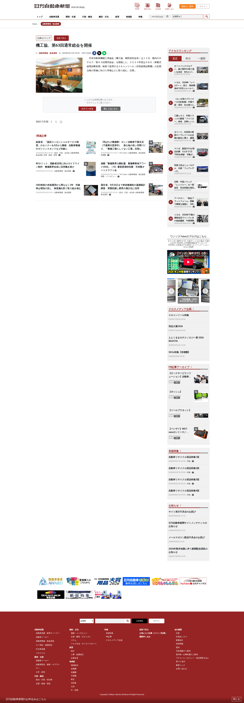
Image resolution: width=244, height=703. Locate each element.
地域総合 (74, 665)
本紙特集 (109, 633)
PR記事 (109, 637)
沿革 (178, 633)
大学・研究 (40, 672)
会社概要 (178, 630)
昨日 (188, 58)
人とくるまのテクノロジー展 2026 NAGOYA (186, 339)
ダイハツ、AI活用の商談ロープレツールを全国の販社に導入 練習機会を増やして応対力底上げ (184, 135)
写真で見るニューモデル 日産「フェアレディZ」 (184, 168)
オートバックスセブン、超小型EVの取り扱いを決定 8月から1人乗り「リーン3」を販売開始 (184, 69)
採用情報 (179, 644)
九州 (73, 686)
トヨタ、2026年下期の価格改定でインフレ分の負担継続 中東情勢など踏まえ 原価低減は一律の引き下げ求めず (184, 218)
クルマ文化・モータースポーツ (84, 644)
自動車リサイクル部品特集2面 (184, 468)
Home (34, 24)
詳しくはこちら (111, 109)
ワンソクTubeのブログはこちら (188, 236)
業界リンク (180, 665)
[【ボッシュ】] (201, 397)
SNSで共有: (86, 53)
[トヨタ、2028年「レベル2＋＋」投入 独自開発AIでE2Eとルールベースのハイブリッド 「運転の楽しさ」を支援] (202, 86)
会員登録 (139, 621)
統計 (73, 651)
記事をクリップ (44, 38)
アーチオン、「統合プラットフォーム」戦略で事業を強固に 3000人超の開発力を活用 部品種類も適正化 (184, 201)
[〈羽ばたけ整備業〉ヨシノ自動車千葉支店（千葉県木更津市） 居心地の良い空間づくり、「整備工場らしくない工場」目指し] (156, 148)
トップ (40, 17)
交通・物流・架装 (50, 155)
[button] (205, 291)
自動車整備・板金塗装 (48, 53)
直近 (175, 58)
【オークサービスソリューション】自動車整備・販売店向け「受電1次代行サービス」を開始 (180, 375)
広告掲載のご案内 (183, 651)
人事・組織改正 (77, 654)
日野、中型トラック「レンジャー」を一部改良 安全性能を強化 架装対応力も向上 (184, 185)
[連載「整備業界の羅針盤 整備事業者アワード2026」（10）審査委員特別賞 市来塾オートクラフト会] (156, 170)
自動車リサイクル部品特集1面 (184, 457)
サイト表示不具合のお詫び (182, 511)
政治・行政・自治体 (62, 153)
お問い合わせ (181, 669)
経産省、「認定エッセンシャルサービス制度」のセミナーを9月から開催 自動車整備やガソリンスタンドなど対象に (58, 145)
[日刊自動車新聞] (52, 6)
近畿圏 (73, 672)
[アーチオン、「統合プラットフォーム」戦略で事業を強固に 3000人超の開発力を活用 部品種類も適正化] (202, 202)
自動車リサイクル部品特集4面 (184, 490)
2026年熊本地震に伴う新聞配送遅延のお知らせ (188, 550)
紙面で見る (61, 38)
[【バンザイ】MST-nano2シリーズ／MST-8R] (201, 434)
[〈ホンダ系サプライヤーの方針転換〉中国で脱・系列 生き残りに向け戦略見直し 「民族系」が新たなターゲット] (202, 103)
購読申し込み (145, 637)
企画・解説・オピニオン (81, 637)
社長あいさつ (181, 637)
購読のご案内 (187, 6)
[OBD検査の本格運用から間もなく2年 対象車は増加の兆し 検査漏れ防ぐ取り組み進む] (91, 190)
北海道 (73, 683)
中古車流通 (40, 649)
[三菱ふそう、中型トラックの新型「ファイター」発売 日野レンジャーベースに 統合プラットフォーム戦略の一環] (202, 119)
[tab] (175, 58)
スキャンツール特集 (179, 315)
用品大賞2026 (176, 326)
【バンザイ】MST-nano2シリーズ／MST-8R (178, 430)
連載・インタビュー (108, 176)
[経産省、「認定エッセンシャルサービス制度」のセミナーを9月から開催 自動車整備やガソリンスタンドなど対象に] (91, 148)
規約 (178, 647)
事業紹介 (179, 640)
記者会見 (74, 658)
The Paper (123, 153)
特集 (188, 461)
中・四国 (74, 690)
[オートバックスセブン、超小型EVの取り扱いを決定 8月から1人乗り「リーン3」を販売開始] (202, 69)
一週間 (201, 58)
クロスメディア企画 (114, 640)
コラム (73, 640)
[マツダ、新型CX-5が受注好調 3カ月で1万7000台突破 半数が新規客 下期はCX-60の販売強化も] (202, 152)
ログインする (87, 109)
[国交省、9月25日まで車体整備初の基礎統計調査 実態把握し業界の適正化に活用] (156, 190)
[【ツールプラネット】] (201, 416)
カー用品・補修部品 (44, 645)
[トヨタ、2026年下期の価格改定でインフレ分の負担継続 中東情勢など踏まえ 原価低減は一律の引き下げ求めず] (202, 218)
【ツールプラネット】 (180, 410)
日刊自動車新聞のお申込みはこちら (26, 699)
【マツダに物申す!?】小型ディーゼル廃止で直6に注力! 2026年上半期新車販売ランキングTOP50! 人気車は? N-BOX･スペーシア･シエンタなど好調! (188, 244)
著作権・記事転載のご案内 (187, 654)
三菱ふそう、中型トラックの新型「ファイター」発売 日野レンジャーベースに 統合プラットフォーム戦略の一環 (184, 118)
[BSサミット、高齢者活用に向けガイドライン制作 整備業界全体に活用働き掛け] (91, 169)
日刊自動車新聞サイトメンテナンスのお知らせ (188, 525)
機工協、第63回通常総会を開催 (64, 45)
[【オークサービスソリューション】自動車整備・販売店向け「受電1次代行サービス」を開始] (201, 379)
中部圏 (73, 676)
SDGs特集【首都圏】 (179, 352)
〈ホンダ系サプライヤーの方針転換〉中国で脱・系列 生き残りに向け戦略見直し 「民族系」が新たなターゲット (184, 102)
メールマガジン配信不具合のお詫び (187, 537)
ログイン (203, 6)
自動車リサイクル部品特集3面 (184, 479)
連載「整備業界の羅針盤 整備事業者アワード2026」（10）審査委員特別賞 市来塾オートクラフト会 (123, 167)
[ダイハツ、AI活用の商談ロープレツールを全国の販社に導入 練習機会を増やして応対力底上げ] (202, 136)
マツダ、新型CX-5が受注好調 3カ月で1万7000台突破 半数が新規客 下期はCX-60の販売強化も (184, 151)
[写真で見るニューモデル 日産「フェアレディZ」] (202, 169)
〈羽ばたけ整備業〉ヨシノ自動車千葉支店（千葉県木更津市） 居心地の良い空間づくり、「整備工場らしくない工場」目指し (123, 145)
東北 (73, 679)
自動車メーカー (42, 637)
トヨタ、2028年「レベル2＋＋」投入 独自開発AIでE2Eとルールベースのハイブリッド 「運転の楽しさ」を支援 (184, 85)
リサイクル (40, 653)
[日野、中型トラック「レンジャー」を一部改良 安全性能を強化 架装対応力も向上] (202, 185)
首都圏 (103, 155)
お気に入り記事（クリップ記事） (153, 633)
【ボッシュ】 (175, 391)
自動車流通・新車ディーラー (48, 633)
